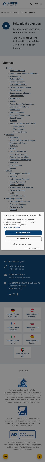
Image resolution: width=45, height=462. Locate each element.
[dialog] (22, 231)
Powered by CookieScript (32, 248)
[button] (23, 244)
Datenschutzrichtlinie (11, 227)
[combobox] (40, 215)
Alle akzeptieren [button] (23, 233)
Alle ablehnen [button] (23, 239)
